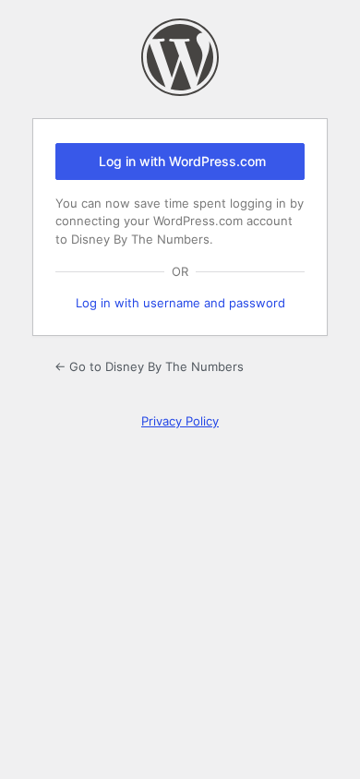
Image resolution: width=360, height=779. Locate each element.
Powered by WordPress (180, 57)
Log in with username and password (180, 302)
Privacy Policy (180, 420)
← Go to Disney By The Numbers (149, 366)
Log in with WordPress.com (182, 161)
